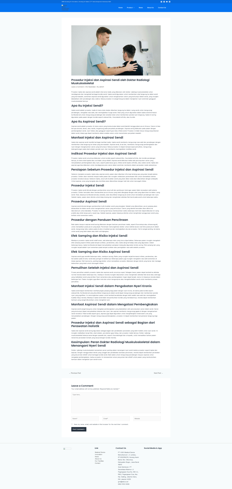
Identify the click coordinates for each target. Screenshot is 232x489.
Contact (97, 463)
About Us (98, 459)
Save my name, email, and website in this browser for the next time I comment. (101, 424)
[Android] (157, 453)
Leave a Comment (77, 87)
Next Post (158, 373)
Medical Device (100, 452)
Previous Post (75, 373)
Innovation (98, 454)
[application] (133, 7)
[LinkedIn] (169, 2)
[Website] (147, 419)
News (97, 457)
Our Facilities (99, 461)
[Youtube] (153, 453)
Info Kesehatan (90, 87)
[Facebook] (164, 2)
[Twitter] (167, 2)
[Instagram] (161, 2)
